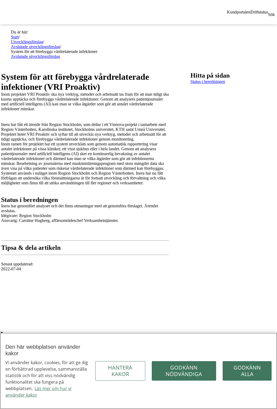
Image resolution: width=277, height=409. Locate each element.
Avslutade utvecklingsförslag (35, 46)
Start (15, 37)
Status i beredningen (207, 81)
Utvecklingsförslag (27, 41)
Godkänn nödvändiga (184, 371)
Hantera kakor (120, 371)
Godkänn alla (247, 371)
